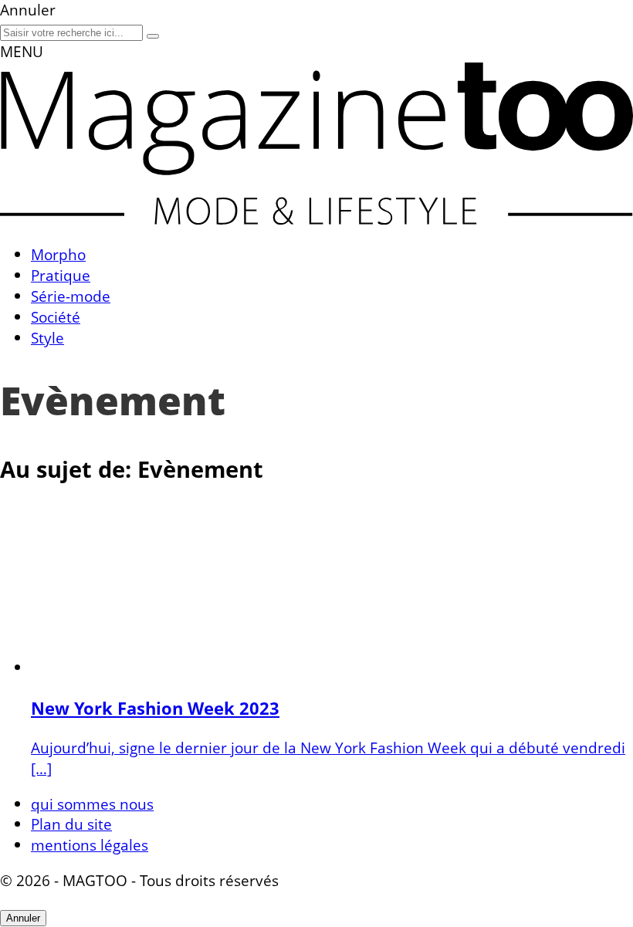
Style (47, 337)
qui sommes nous (92, 803)
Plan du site (71, 824)
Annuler (23, 918)
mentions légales (89, 844)
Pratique (60, 275)
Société (55, 316)
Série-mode (70, 296)
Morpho (58, 254)
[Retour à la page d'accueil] (316, 218)
